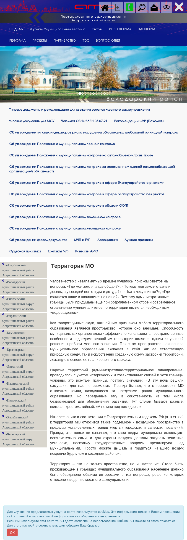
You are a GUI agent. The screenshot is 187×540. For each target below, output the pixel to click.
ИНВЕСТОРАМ (120, 29)
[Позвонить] (129, 7)
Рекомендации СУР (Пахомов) (139, 121)
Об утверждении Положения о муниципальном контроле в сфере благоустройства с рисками (86, 182)
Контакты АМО (86, 251)
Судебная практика (25, 251)
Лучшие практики (139, 239)
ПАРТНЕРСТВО (65, 40)
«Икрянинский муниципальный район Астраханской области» (18, 321)
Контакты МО (58, 251)
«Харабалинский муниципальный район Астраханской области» (18, 422)
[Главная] (105, 7)
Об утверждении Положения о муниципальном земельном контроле (65, 217)
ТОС (86, 40)
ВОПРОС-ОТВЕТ (108, 40)
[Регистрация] (117, 7)
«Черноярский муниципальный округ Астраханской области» (18, 439)
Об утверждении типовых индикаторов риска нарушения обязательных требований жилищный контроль (93, 132)
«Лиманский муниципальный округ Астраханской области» (18, 371)
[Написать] (154, 7)
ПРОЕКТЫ (39, 40)
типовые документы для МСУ (32, 121)
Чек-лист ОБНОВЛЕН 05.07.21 (84, 121)
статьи (97, 29)
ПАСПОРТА (146, 29)
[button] (14, 77)
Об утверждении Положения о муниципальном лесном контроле (62, 143)
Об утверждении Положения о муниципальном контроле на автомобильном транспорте (81, 155)
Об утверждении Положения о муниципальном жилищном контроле (65, 228)
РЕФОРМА (17, 40)
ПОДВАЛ (16, 29)
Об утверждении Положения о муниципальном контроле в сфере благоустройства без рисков (86, 194)
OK (12, 532)
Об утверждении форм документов (38, 239)
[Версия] (166, 7)
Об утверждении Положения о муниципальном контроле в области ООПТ (68, 205)
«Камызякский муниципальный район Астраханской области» (18, 338)
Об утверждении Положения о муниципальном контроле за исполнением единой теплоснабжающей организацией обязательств (92, 168)
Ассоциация (107, 239)
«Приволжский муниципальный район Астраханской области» (18, 405)
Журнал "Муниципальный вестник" (57, 29)
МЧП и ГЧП (82, 239)
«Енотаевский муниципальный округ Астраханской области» (18, 304)
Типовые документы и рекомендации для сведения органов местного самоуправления (79, 109)
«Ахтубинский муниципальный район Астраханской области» (18, 270)
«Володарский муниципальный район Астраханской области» (18, 287)
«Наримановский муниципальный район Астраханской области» (18, 388)
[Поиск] (142, 7)
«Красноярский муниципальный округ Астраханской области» (18, 355)
